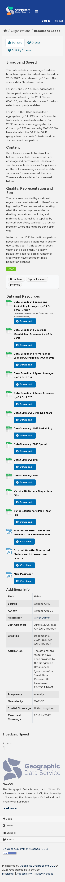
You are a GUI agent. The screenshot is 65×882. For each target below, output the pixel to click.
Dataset (16, 42)
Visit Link (25, 541)
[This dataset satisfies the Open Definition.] (9, 852)
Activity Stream (21, 50)
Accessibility (24, 873)
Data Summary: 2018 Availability (33, 428)
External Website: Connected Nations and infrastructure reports (32, 554)
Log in (46, 20)
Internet (15, 284)
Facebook (10, 832)
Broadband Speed (47, 31)
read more (10, 808)
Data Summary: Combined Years (33, 412)
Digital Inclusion (37, 279)
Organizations (20, 31)
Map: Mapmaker (23, 573)
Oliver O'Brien (42, 617)
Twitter (9, 825)
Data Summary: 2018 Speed (30, 444)
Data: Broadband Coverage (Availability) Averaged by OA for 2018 (34, 333)
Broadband (16, 279)
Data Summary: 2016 (26, 475)
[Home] (5, 31)
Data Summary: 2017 (26, 459)
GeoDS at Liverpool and (37, 865)
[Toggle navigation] (36, 11)
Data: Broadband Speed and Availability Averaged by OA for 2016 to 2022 (32, 306)
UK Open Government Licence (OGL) (25, 848)
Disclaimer (8, 873)
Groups (35, 42)
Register (58, 20)
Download (26, 321)
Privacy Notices (43, 873)
